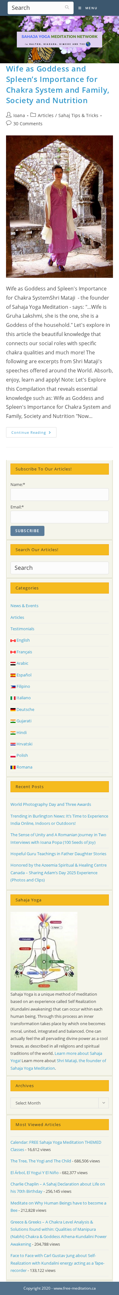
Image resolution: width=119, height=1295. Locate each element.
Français (24, 652)
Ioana (19, 115)
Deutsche (25, 709)
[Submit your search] (67, 7)
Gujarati (23, 721)
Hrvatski (24, 744)
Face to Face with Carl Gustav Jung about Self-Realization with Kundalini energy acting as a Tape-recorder (57, 1263)
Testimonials (22, 629)
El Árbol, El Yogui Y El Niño (34, 1172)
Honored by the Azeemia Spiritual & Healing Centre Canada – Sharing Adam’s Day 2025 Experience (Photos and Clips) (58, 872)
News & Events (24, 605)
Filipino (23, 686)
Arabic (22, 663)
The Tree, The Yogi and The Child (40, 1161)
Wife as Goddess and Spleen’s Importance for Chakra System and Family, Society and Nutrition (57, 84)
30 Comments (28, 124)
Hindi (21, 732)
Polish (22, 755)
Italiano (23, 697)
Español (23, 675)
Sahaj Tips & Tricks (78, 115)
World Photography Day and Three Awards (50, 804)
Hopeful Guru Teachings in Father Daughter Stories (58, 853)
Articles (46, 115)
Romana (24, 767)
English (23, 640)
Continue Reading (33, 433)
